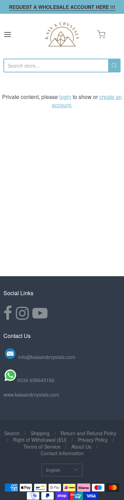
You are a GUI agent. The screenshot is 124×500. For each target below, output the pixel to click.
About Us (81, 446)
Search (12, 433)
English (53, 470)
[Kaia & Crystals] (62, 34)
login (65, 97)
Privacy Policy (93, 439)
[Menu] (15, 34)
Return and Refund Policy (88, 433)
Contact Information (62, 453)
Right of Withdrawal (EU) (40, 439)
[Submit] (114, 65)
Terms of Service (41, 446)
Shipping (40, 433)
